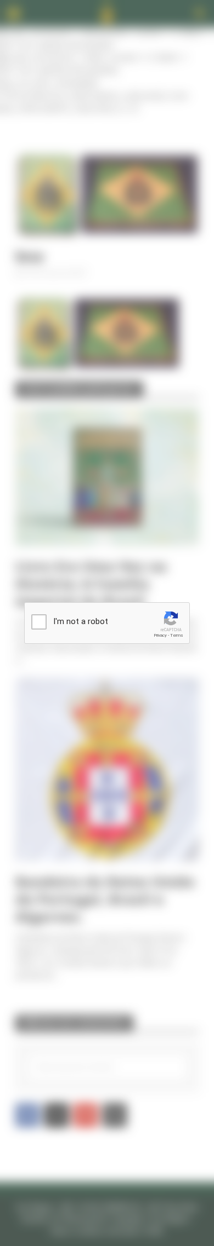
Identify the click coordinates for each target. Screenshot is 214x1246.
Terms (176, 635)
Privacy (160, 635)
